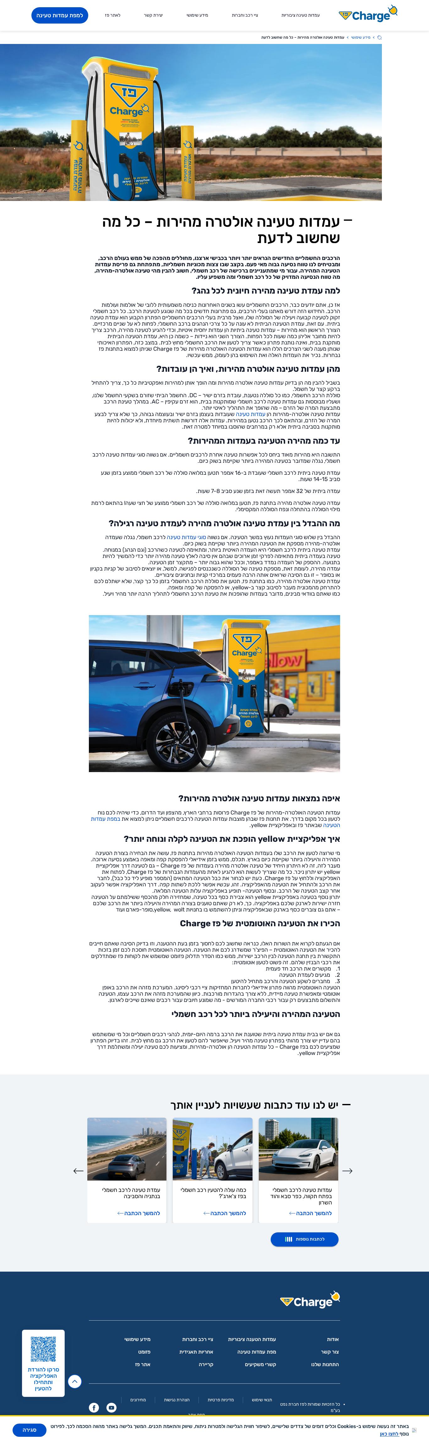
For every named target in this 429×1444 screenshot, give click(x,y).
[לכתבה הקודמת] (347, 1171)
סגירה (29, 1430)
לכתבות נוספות (310, 1239)
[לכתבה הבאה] (78, 1171)
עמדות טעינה (250, 414)
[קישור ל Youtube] (111, 1408)
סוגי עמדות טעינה (186, 537)
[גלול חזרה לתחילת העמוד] (75, 1381)
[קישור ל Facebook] (94, 1408)
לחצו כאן (389, 1434)
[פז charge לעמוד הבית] (214, 1301)
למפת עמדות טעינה (59, 15)
